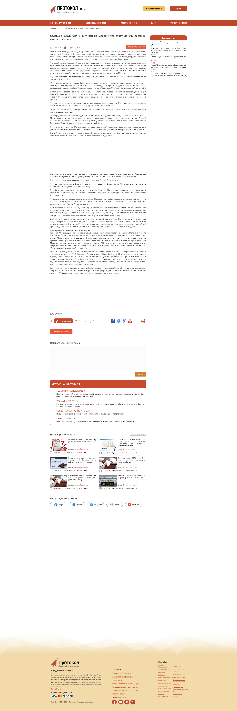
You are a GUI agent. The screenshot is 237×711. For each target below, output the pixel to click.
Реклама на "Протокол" (122, 673)
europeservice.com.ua (164, 688)
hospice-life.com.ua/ (179, 674)
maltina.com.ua (177, 694)
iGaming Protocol (119, 697)
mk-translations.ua (163, 691)
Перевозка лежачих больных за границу (179, 680)
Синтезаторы (162, 680)
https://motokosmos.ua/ (165, 677)
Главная (53, 28)
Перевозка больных (179, 677)
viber (117, 505)
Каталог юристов (129, 23)
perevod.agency (163, 686)
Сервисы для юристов (96, 23)
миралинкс (161, 672)
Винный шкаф (177, 666)
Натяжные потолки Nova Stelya (180, 690)
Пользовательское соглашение (125, 687)
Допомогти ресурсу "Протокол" (125, 690)
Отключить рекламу (136, 47)
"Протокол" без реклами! (122, 676)
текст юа (161, 694)
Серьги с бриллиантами (162, 666)
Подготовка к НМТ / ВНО (180, 669)
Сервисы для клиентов (60, 23)
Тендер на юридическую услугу (125, 683)
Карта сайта (117, 680)
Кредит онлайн (118, 694)
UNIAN (63, 314)
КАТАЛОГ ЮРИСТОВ (65, 418)
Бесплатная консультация (70, 390)
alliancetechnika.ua (164, 669)
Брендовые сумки (178, 687)
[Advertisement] (97, 155)
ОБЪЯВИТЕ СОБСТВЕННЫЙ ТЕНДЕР (73, 410)
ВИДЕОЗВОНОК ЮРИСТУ (68, 400)
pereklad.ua (176, 672)
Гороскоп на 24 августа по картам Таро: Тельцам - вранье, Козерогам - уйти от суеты (168, 44)
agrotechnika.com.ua (164, 683)
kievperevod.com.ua (164, 696)
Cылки (175, 696)
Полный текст (56, 689)
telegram (98, 505)
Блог (153, 23)
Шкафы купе (176, 684)
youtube (135, 505)
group (79, 505)
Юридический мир (178, 23)
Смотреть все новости (138, 435)
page (61, 505)
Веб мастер (161, 675)
